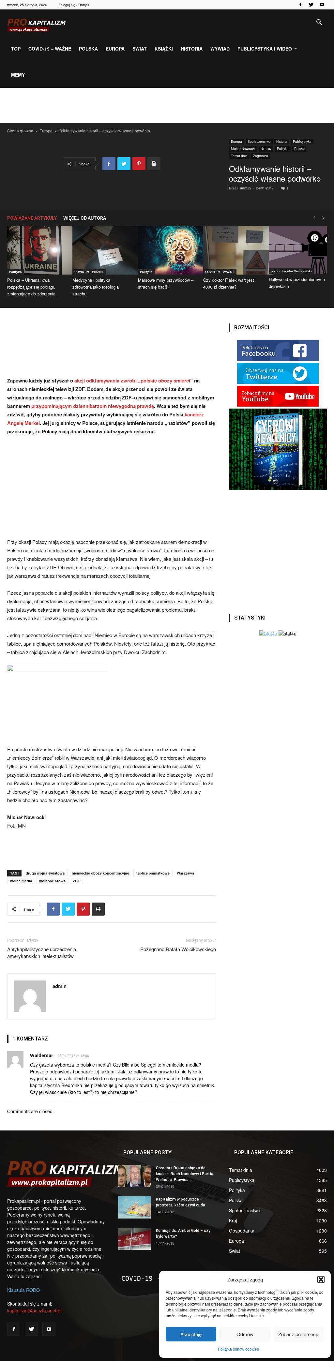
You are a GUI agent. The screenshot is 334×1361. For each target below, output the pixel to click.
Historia (192, 48)
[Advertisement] (167, 105)
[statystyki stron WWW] (268, 633)
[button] (321, 1279)
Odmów (244, 1334)
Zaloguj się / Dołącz (74, 4)
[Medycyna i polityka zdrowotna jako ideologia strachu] (101, 250)
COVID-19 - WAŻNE (89, 271)
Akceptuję (191, 1334)
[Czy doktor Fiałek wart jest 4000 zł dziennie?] (232, 250)
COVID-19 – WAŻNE (49, 48)
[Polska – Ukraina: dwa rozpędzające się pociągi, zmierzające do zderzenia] (36, 250)
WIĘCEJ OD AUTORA (84, 218)
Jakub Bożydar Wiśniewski (291, 271)
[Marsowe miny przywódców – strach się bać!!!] (167, 250)
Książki (164, 48)
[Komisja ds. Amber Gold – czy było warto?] (134, 1239)
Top (16, 48)
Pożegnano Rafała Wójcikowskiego (178, 949)
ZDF (76, 880)
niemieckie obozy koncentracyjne (100, 873)
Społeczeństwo (259, 141)
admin (245, 188)
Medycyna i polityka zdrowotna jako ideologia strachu (95, 287)
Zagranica (260, 156)
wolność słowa (52, 880)
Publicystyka (302, 141)
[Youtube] (322, 4)
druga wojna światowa (45, 873)
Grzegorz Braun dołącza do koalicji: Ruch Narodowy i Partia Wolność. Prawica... (184, 1174)
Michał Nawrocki (243, 148)
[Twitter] (311, 4)
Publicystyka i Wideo (264, 48)
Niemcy (266, 148)
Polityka (283, 148)
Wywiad (220, 48)
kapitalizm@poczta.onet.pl (34, 1310)
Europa (115, 48)
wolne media (21, 880)
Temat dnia (239, 156)
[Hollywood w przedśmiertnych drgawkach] (298, 250)
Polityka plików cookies (238, 1349)
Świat (139, 48)
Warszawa (185, 873)
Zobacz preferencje (298, 1334)
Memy (18, 74)
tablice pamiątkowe (153, 873)
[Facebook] (300, 4)
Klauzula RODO (23, 1290)
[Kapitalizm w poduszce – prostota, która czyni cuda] (134, 1207)
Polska (88, 48)
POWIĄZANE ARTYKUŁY (32, 218)
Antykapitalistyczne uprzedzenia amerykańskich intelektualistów (41, 952)
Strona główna (20, 130)
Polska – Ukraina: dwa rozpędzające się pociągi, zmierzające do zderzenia (31, 287)
